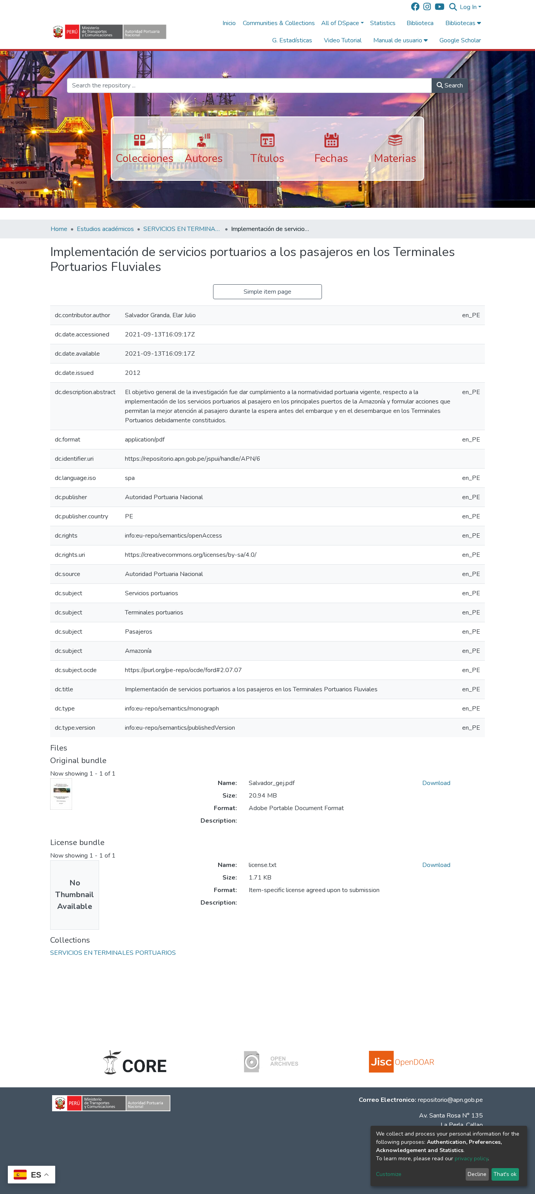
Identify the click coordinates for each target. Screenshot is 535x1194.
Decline (477, 1174)
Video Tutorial (342, 40)
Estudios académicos (105, 229)
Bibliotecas (461, 23)
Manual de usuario (398, 40)
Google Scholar (460, 40)
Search (453, 85)
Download (436, 783)
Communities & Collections (279, 23)
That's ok (505, 1174)
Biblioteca (420, 23)
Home (59, 229)
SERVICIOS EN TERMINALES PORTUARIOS (182, 229)
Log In (468, 7)
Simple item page (267, 291)
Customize (388, 1174)
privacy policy (471, 1158)
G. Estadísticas (292, 40)
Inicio (229, 23)
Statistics (383, 23)
